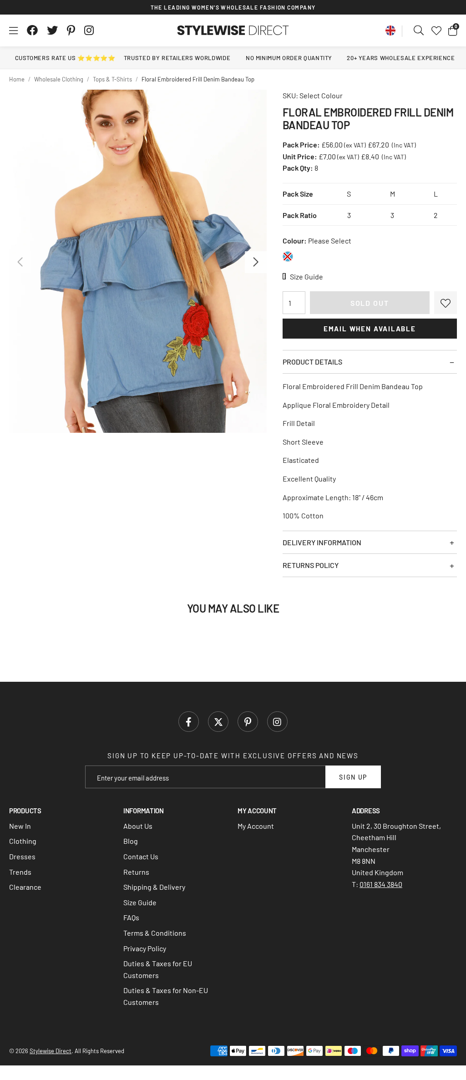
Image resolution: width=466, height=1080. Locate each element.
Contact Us (140, 856)
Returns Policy (311, 565)
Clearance (25, 886)
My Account (256, 825)
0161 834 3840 (381, 884)
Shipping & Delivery (154, 886)
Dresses (22, 856)
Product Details (312, 361)
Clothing (22, 841)
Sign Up (353, 777)
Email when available (370, 329)
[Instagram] (89, 30)
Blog (130, 841)
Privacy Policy (144, 948)
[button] (452, 30)
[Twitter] (52, 30)
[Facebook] (32, 30)
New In (20, 825)
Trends (20, 871)
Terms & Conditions (154, 932)
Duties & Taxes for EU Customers (157, 969)
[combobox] (419, 30)
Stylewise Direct (233, 30)
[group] (138, 261)
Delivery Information (322, 542)
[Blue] (288, 256)
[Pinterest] (71, 30)
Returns (136, 871)
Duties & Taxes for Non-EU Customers (165, 996)
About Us (137, 825)
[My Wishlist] (436, 30)
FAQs (131, 917)
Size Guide (140, 902)
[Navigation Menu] (13, 30)
